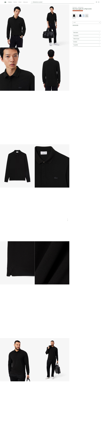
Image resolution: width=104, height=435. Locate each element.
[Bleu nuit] (80, 15)
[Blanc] (77, 15)
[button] (99, 2)
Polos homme (75, 7)
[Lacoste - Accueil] (5, 2)
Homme (10, 2)
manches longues (80, 7)
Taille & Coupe (76, 38)
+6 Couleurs (86, 15)
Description (75, 32)
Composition (76, 35)
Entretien (75, 41)
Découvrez (25, 2)
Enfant (20, 2)
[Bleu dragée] (83, 15)
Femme (15, 2)
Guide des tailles (75, 25)
